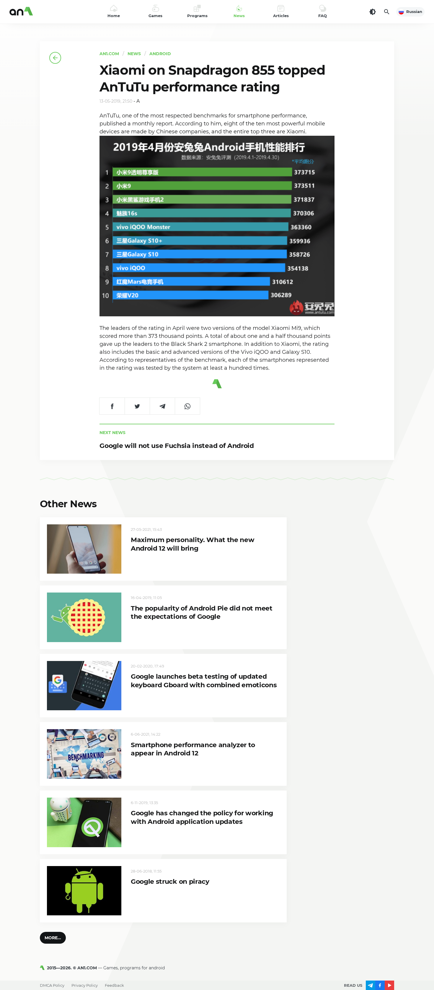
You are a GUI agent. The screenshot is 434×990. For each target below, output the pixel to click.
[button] (53, 938)
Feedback (114, 985)
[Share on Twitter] (137, 406)
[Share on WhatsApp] (187, 406)
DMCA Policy (52, 985)
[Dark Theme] (373, 12)
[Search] (387, 12)
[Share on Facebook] (112, 406)
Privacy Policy (84, 985)
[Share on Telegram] (162, 406)
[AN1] (43, 968)
